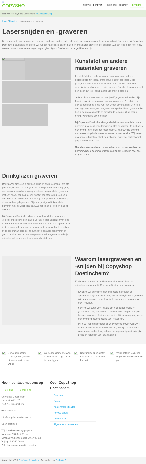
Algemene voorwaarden (66, 424)
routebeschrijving (44, 14)
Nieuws (87, 5)
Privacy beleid (61, 413)
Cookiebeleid (60, 418)
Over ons (112, 5)
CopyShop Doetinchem (29, 460)
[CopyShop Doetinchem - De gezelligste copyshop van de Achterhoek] (13, 5)
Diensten (13, 21)
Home (5, 21)
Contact (123, 5)
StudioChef (61, 460)
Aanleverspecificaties (64, 407)
